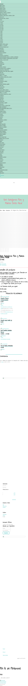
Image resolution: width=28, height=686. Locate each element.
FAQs (3, 504)
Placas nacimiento (3, 52)
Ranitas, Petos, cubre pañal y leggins (6, 71)
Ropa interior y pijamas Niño (5, 105)
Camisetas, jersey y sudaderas (5, 68)
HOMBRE (1, 165)
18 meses (1, 27)
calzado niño (2, 101)
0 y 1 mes (2, 21)
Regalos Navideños (3, 132)
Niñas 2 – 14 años (3, 75)
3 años (1, 32)
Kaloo (1, 154)
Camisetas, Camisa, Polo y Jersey (5, 77)
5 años (1, 35)
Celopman (1, 160)
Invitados (1, 121)
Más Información (14, 499)
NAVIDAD (1, 128)
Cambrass (1, 152)
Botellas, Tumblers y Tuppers (5, 12)
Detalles (1, 117)
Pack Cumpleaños (3, 112)
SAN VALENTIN (2, 124)
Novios (1, 118)
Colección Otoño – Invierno (4, 18)
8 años (1, 38)
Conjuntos (1, 62)
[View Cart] (0, 174)
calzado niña (2, 87)
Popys (1, 148)
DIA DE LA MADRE (3, 127)
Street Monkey (2, 144)
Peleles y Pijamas (3, 67)
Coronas (1, 114)
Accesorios (1, 48)
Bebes (4, 210)
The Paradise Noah (3, 137)
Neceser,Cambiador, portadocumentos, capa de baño (8, 58)
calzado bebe (2, 74)
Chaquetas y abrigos (3, 81)
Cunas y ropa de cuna (4, 60)
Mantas (1, 54)
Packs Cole (2, 17)
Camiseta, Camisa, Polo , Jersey (5, 94)
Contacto (4, 515)
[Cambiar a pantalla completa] (1, 684)
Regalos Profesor (3, 111)
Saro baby (1, 151)
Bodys (1, 65)
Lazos (1, 61)
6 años (1, 37)
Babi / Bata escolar (3, 14)
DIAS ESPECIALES (3, 107)
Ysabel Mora (2, 145)
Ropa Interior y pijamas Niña (5, 91)
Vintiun (1, 158)
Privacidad (4, 648)
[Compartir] (3, 684)
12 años (1, 41)
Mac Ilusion (2, 142)
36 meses (1, 29)
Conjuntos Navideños (3, 130)
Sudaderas (2, 78)
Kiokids (1, 155)
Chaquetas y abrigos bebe (4, 70)
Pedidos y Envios (5, 506)
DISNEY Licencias (3, 157)
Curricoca (1, 147)
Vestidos (1, 82)
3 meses (1, 22)
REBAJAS (1, 4)
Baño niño (1, 100)
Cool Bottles (2, 150)
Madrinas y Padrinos (3, 120)
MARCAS (1, 135)
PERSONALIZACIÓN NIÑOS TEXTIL (6, 108)
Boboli (1, 141)
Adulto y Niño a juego (4, 44)
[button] (14, 681)
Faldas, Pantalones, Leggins (4, 84)
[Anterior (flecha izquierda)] (0, 685)
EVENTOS (1, 115)
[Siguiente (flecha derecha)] (1, 685)
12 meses (1, 25)
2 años (1, 31)
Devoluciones (4, 507)
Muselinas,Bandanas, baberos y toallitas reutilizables (9, 57)
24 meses (1, 28)
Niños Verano (2, 5)
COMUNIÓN (2, 110)
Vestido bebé (2, 64)
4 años (1, 34)
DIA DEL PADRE (3, 125)
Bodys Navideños (3, 134)
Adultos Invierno (2, 9)
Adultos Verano (2, 8)
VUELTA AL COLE (3, 11)
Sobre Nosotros (4, 514)
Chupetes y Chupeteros (4, 55)
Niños (1, 122)
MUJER (1, 171)
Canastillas (2, 49)
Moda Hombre (2, 167)
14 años (1, 42)
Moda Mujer (2, 172)
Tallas (1, 19)
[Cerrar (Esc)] (4, 684)
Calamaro (1, 140)
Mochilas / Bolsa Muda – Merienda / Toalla (7, 15)
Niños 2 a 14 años (3, 92)
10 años (1, 39)
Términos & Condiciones (5, 655)
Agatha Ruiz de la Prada (4, 138)
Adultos (1, 164)
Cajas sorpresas (3, 162)
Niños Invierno (2, 7)
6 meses (1, 24)
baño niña (1, 85)
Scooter (1, 161)
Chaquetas (2, 98)
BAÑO (1, 168)
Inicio (1, 210)
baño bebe (1, 72)
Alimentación (2, 51)
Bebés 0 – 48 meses (3, 45)
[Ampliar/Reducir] (0, 684)
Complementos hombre (3, 170)
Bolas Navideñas (3, 131)
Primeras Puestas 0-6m (4, 47)
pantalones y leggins (3, 102)
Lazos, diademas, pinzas (4, 90)
